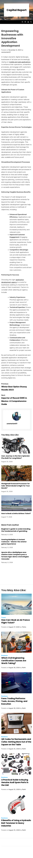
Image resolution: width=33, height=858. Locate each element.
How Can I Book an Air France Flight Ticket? (15, 621)
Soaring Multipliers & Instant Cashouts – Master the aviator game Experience (14, 541)
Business (4, 655)
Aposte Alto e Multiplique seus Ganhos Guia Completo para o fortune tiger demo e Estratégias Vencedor (15, 555)
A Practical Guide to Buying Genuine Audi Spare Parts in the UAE (14, 782)
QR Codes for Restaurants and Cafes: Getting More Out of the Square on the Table (16, 742)
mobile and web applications (19, 62)
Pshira (24, 627)
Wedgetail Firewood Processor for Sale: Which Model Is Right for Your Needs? (15, 485)
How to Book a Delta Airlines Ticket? (16, 513)
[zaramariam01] (16, 416)
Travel (3, 617)
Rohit (24, 667)
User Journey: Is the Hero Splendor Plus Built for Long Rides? (15, 457)
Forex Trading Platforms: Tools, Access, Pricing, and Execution (14, 701)
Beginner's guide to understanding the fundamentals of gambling (15, 530)
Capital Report (16, 10)
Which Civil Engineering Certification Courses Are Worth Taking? (13, 661)
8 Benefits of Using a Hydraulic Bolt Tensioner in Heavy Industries (16, 823)
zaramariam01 (6, 52)
